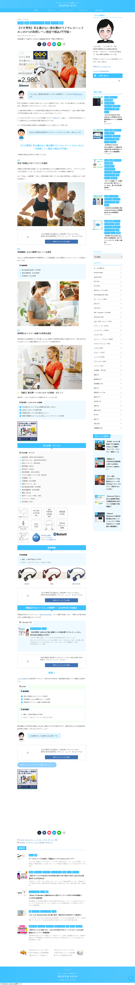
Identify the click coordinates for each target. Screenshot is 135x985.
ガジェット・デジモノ (35, 840)
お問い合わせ (99, 10)
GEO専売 (41, 637)
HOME (36, 10)
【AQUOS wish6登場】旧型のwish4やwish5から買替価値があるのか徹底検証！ (113, 210)
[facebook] (44, 44)
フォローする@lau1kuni (101, 71)
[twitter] (39, 44)
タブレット (51, 840)
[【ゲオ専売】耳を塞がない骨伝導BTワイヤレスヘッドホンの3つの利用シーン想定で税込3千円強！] (54, 44)
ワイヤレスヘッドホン (32, 842)
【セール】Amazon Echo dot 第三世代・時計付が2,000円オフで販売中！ (55, 915)
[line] (59, 44)
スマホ (45, 840)
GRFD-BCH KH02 (46, 614)
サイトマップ (83, 10)
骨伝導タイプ (49, 842)
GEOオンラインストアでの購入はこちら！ (37, 765)
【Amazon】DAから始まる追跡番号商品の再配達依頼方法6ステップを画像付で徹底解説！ (113, 501)
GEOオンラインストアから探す (61, 241)
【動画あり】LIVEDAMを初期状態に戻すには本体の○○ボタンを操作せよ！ (113, 464)
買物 (56, 840)
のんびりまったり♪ (67, 5)
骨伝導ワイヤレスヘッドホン (68, 637)
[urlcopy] (64, 44)
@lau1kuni (77, 94)
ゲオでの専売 (21, 679)
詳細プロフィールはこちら (102, 66)
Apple (26, 840)
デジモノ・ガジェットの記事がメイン (67, 973)
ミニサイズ (46, 637)
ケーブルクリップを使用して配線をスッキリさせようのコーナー (52, 859)
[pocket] (49, 44)
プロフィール (52, 10)
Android (21, 840)
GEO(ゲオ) (56, 118)
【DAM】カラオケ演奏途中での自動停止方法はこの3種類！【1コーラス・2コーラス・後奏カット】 (113, 447)
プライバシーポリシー (67, 10)
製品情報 (58, 637)
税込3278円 (53, 637)
